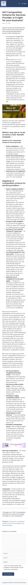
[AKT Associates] (4, 3)
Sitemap (23, 582)
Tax (7, 239)
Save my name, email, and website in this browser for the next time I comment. (13, 567)
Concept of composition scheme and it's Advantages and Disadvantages (13, 523)
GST (20, 150)
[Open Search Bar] (19, 3)
